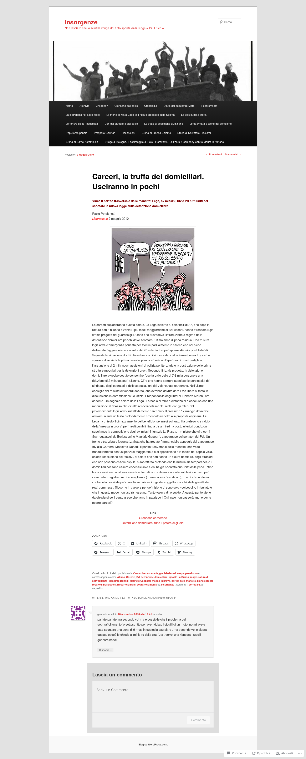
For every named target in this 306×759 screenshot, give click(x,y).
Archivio (84, 106)
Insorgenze (81, 21)
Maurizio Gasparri (140, 581)
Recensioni (128, 133)
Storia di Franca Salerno (156, 133)
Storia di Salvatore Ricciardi (194, 133)
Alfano (121, 577)
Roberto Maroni (126, 584)
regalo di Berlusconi (104, 584)
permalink (195, 584)
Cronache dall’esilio (126, 106)
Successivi (233, 154)
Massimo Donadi (118, 581)
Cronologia (150, 106)
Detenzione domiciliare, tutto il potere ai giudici (153, 522)
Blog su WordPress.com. (153, 744)
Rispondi (105, 650)
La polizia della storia (193, 115)
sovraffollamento (147, 584)
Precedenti (214, 154)
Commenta (198, 720)
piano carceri (205, 581)
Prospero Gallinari (104, 133)
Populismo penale (76, 133)
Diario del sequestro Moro (179, 106)
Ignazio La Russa (179, 577)
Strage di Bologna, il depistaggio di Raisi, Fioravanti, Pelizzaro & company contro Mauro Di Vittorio (164, 142)
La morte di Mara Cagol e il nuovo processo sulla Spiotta (140, 115)
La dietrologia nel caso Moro (83, 115)
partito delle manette (184, 581)
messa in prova (161, 581)
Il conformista (209, 106)
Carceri (130, 577)
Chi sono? (102, 106)
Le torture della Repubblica (82, 124)
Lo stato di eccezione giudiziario (163, 124)
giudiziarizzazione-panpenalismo (178, 573)
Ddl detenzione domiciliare (152, 577)
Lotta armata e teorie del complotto (211, 124)
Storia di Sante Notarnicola (82, 142)
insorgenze (168, 584)
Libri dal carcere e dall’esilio (121, 124)
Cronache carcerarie (153, 517)
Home (69, 106)
